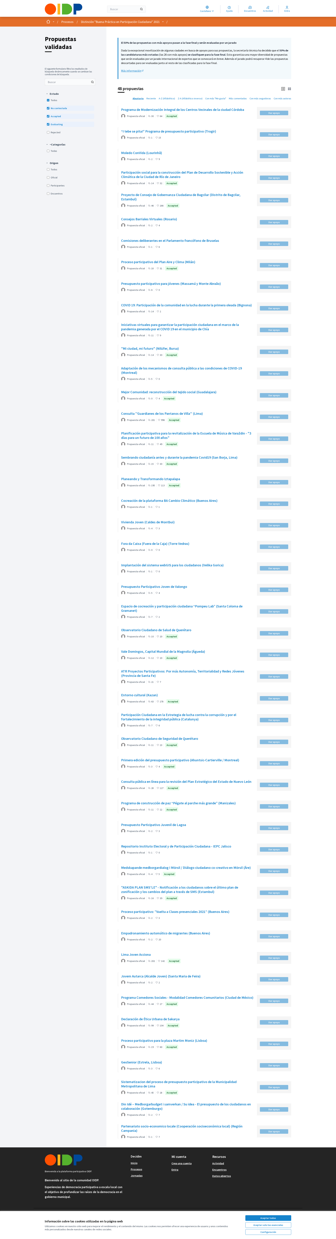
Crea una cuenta (182, 1163)
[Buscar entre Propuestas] (92, 82)
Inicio (134, 1163)
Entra (175, 1169)
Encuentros (219, 1169)
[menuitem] (70, 82)
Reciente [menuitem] (151, 98)
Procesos (67, 22)
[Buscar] (141, 9)
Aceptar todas (268, 1218)
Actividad (218, 1163)
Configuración (268, 1232)
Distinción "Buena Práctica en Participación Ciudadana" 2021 (120, 22)
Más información (132, 70)
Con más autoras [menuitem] (282, 98)
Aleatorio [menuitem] (138, 98)
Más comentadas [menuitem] (238, 98)
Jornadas (136, 1175)
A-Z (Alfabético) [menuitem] (167, 98)
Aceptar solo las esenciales (268, 1225)
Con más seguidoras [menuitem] (260, 98)
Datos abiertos (221, 1176)
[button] (52, 94)
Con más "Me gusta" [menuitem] (215, 98)
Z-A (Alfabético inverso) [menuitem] (190, 98)
